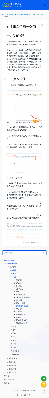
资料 (14, 344)
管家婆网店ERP (12, 358)
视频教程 (13, 267)
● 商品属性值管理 (20, 323)
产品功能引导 (9, 380)
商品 (42, 14)
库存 (14, 333)
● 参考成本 (18, 292)
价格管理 (19, 280)
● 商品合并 (18, 317)
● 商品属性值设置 (20, 320)
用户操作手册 (11, 14)
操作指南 (35, 14)
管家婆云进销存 (24, 14)
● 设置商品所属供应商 (22, 297)
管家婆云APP (11, 372)
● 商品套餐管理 (19, 314)
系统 (14, 347)
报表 (14, 340)
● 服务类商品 (18, 289)
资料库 (6, 376)
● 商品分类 (18, 309)
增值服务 (16, 351)
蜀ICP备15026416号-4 (24, 395)
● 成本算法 (18, 286)
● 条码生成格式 (19, 295)
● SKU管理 (18, 311)
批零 (14, 330)
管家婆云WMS (12, 365)
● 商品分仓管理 (19, 303)
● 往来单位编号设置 (21, 306)
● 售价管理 (18, 300)
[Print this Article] (42, 26)
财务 (14, 337)
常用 (14, 273)
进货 (14, 326)
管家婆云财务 (12, 362)
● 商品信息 (18, 283)
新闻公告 (7, 383)
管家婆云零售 (12, 369)
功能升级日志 (14, 354)
